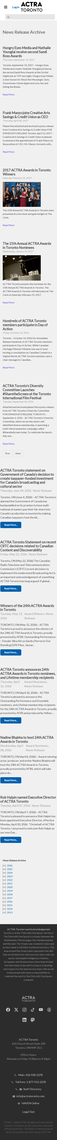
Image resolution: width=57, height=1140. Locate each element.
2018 (9, 894)
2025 (9, 869)
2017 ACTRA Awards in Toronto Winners (27, 172)
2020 (9, 887)
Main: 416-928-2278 (30, 1075)
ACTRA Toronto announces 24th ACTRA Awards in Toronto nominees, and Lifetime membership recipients (28, 673)
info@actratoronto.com (30, 1096)
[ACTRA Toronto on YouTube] (41, 1010)
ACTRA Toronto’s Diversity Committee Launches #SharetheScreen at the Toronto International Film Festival (27, 392)
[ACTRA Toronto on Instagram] (24, 1010)
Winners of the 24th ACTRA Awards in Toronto (27, 608)
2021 (9, 883)
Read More (8, 94)
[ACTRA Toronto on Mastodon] (33, 1020)
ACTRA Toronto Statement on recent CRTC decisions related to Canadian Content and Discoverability (28, 546)
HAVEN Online (30, 1103)
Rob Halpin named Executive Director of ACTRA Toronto (28, 799)
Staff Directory (32, 1089)
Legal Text (28, 1111)
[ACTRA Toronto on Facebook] (8, 1010)
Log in (15, 7)
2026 (9, 865)
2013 (9, 912)
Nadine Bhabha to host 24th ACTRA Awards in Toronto (27, 739)
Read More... (10, 524)
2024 (9, 872)
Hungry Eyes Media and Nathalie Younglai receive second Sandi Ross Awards (27, 52)
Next (18, 453)
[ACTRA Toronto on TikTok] (33, 1010)
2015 (9, 905)
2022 (9, 879)
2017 (9, 897)
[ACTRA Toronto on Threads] (49, 1010)
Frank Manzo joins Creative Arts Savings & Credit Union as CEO (26, 115)
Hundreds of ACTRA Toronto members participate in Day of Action (25, 325)
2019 (9, 890)
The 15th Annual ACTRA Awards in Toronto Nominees (27, 245)
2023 (9, 876)
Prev (7, 453)
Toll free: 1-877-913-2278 (30, 1082)
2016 (9, 901)
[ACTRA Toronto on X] (16, 1010)
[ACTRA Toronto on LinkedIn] (24, 1020)
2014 (9, 908)
